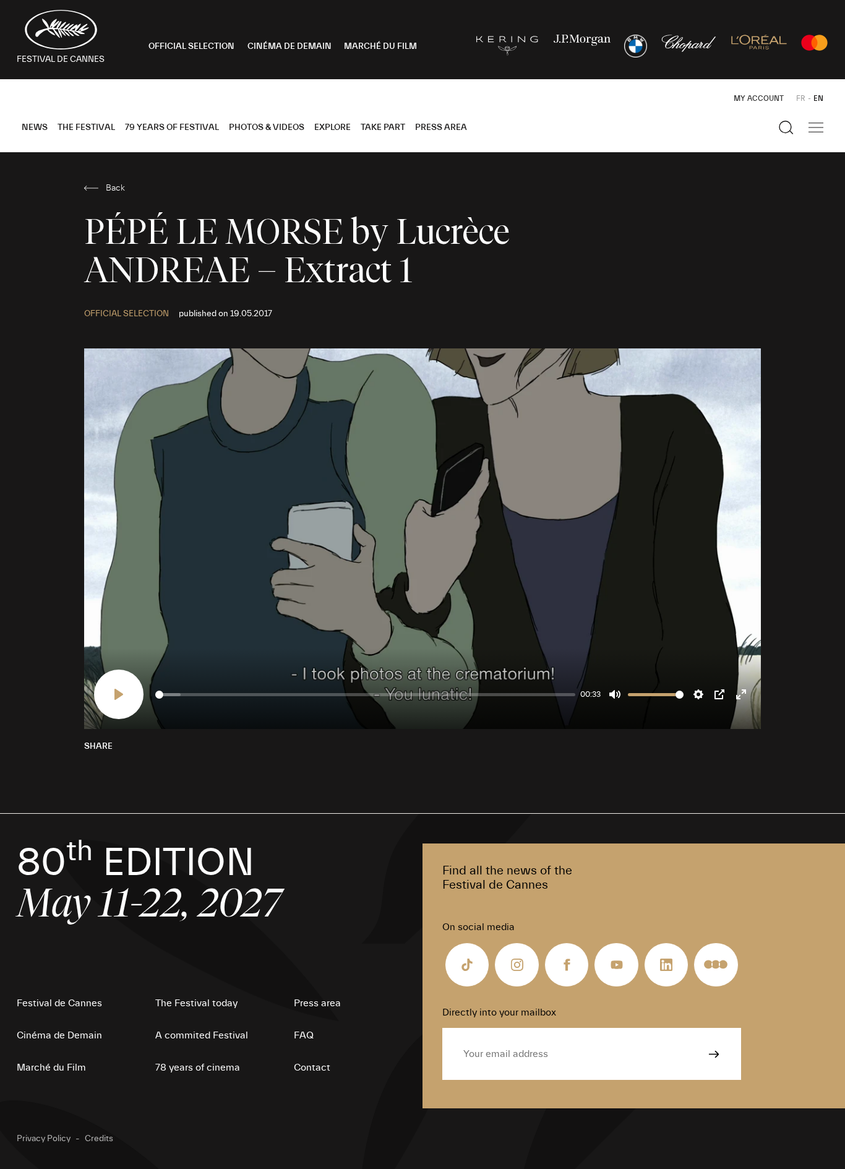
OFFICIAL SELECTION (191, 46)
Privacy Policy (44, 1139)
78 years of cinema (197, 1067)
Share (98, 746)
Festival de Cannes (59, 1003)
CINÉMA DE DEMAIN (289, 46)
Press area (441, 127)
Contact (312, 1067)
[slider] (365, 695)
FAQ (304, 1035)
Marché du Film (51, 1067)
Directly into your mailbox (499, 1012)
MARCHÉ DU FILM (380, 46)
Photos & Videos (266, 127)
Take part (383, 127)
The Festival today (196, 1003)
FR (800, 98)
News (35, 127)
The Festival (86, 127)
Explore (332, 127)
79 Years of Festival (172, 127)
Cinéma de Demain (59, 1035)
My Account (759, 98)
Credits (99, 1139)
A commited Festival (201, 1035)
